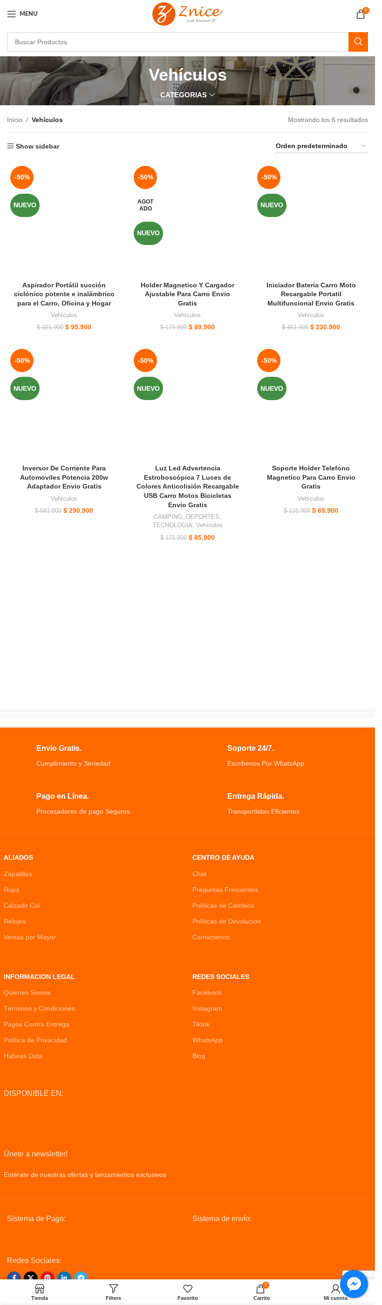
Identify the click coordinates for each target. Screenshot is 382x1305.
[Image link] (77, 1239)
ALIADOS (18, 857)
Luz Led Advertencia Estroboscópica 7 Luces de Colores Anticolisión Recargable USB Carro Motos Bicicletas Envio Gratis (187, 486)
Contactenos (211, 937)
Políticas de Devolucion (226, 921)
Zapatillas (18, 873)
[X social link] (31, 1278)
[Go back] (137, 75)
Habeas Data (23, 1056)
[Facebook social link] (14, 1278)
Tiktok (201, 1024)
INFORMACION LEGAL (39, 976)
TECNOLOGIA (172, 525)
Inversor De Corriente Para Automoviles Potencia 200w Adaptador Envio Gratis (64, 477)
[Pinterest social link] (48, 1278)
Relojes (15, 921)
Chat (199, 873)
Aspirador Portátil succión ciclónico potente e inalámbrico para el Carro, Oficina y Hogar (64, 294)
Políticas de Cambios (223, 905)
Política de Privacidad (35, 1040)
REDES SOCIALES (220, 976)
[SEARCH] (358, 42)
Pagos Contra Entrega (36, 1024)
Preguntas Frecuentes (225, 889)
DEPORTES (202, 516)
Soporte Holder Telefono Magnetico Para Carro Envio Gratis (311, 477)
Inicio (14, 119)
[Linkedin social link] (64, 1278)
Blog (198, 1056)
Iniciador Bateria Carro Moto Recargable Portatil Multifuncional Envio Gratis (311, 294)
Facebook (207, 992)
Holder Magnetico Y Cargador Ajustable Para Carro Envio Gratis (187, 294)
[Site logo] (187, 13)
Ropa (12, 889)
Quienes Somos (27, 992)
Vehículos (64, 315)
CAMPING (168, 516)
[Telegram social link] (81, 1278)
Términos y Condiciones (39, 1008)
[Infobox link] (92, 756)
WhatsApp (207, 1040)
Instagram (207, 1008)
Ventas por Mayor (30, 937)
